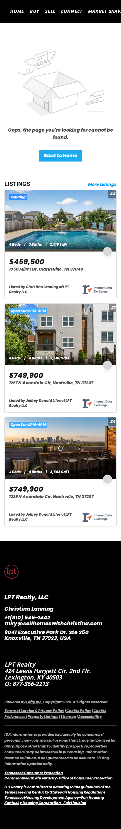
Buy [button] (34, 11)
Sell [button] (50, 11)
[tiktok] (32, 651)
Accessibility (90, 716)
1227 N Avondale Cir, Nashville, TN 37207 (51, 383)
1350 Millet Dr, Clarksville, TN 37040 (46, 269)
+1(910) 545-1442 (27, 617)
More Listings (102, 184)
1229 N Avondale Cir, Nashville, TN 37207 (51, 497)
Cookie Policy (78, 710)
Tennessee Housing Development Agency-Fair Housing (54, 797)
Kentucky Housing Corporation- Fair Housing (45, 802)
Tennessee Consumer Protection (33, 772)
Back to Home (60, 155)
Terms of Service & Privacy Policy (34, 710)
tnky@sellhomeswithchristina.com (53, 623)
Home (17, 11)
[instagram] (20, 651)
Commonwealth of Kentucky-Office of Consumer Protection (58, 778)
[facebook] (8, 651)
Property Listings (43, 716)
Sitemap (68, 716)
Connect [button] (71, 11)
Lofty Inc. (34, 701)
